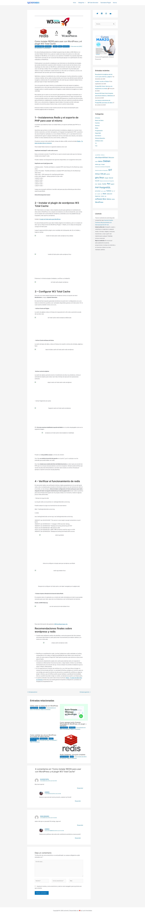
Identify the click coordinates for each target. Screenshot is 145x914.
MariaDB (97, 180)
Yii (96, 143)
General (97, 125)
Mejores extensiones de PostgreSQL (107, 180)
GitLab (103, 174)
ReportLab (97, 196)
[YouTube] (110, 13)
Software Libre (99, 140)
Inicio (74, 2)
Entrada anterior (32, 692)
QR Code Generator (93, 2)
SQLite (109, 199)
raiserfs (98, 193)
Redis (60, 46)
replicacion (109, 193)
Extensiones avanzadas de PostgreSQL (102, 166)
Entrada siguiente (85, 692)
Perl (108, 184)
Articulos (97, 118)
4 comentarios (47, 48)
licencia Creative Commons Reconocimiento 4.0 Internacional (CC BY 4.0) (104, 222)
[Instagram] (106, 13)
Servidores (48, 46)
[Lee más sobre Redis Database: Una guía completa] (71, 743)
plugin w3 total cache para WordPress (50, 219)
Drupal (103, 164)
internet (111, 178)
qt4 (96, 193)
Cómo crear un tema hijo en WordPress (44, 706)
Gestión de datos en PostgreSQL (101, 170)
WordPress (66, 46)
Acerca (115, 2)
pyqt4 (104, 191)
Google (106, 178)
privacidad (97, 191)
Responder (80, 788)
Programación (34, 707)
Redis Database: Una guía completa (72, 755)
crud (96, 161)
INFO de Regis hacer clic (60, 624)
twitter (113, 199)
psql (102, 191)
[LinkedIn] (102, 13)
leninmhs (47, 792)
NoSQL (104, 184)
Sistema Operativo (100, 138)
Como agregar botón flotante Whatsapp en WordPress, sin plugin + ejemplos (73, 724)
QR (112, 191)
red (101, 193)
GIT (110, 170)
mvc (96, 184)
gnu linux (99, 177)
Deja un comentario (45, 709)
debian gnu (98, 164)
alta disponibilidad (101, 157)
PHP (97, 187)
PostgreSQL (105, 187)
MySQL (51, 738)
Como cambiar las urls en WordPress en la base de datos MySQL (43, 735)
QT (114, 191)
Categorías (81, 2)
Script (102, 196)
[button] (84, 2)
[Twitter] (97, 13)
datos (100, 161)
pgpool (112, 184)
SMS (105, 196)
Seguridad (98, 133)
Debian (55, 46)
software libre (100, 199)
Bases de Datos (39, 46)
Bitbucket (111, 157)
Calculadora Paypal (106, 2)
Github (97, 174)
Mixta (96, 128)
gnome (108, 174)
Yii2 (96, 146)
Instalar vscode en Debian (102, 81)
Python (108, 191)
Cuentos (97, 123)
